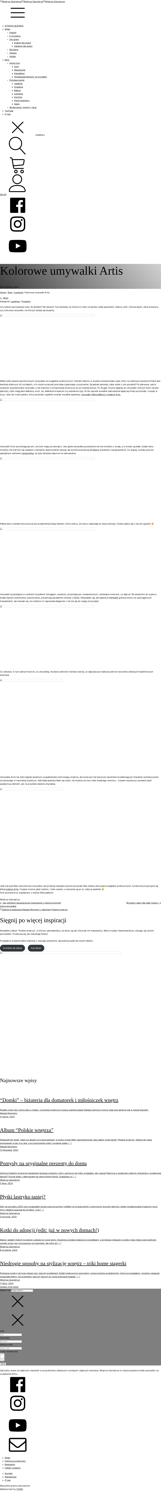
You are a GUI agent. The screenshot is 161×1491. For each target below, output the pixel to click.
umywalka (11, 906)
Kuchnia (18, 97)
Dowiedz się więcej (12, 948)
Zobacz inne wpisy (9, 1287)
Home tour (14, 63)
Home (3, 292)
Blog (7, 60)
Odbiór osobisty (13, 1468)
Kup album (36, 948)
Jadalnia (18, 83)
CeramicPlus (28, 453)
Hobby (12, 56)
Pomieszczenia (16, 80)
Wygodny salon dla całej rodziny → (143, 903)
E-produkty (15, 36)
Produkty (26, 301)
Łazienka (18, 94)
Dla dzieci (14, 39)
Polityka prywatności (15, 1461)
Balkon (17, 90)
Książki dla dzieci (22, 43)
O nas (7, 114)
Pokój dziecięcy (22, 100)
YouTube (9, 111)
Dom (16, 66)
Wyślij (3, 1364)
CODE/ (19, 1489)
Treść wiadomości (9, 1351)
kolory (3, 906)
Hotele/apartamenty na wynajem (30, 77)
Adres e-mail (6, 1344)
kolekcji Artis (12, 889)
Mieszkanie (19, 70)
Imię (2, 1331)
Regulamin (10, 1464)
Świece (13, 53)
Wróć (4, 298)
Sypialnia (18, 87)
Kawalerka (19, 73)
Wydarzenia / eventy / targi (22, 107)
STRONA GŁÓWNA (14, 26)
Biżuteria (13, 49)
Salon (17, 104)
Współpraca (10, 1477)
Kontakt (9, 1473)
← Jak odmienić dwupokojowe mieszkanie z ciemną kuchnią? (30, 903)
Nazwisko (5, 1338)
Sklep (7, 29)
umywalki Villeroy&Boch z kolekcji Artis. (101, 394)
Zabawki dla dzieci (23, 46)
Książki (12, 32)
